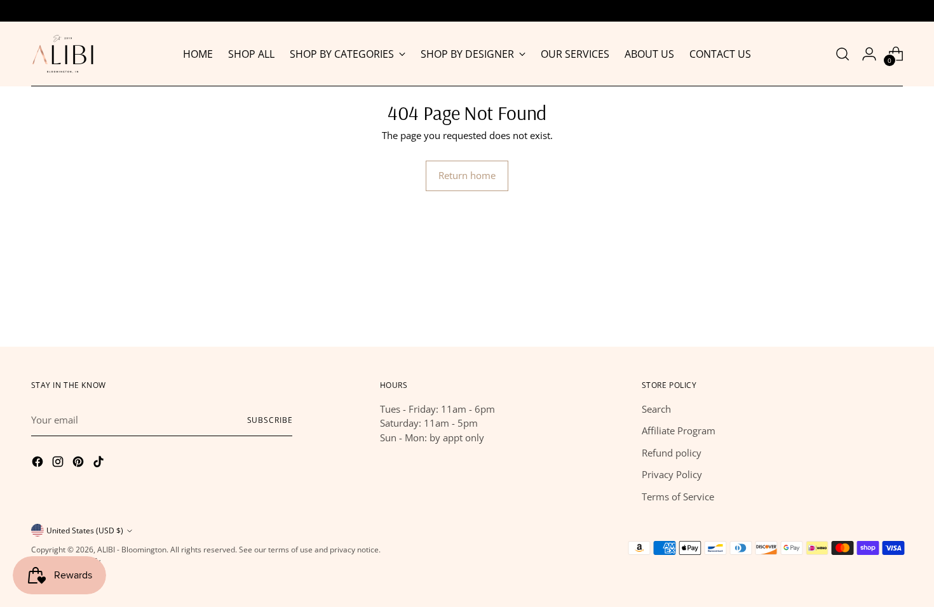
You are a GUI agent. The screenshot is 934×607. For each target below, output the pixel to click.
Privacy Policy (672, 474)
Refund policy (671, 452)
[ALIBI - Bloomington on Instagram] (59, 463)
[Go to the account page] (869, 54)
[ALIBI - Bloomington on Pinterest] (79, 463)
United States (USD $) (84, 530)
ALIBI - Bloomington (131, 549)
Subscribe (270, 420)
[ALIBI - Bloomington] (63, 54)
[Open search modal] (842, 54)
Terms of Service (678, 496)
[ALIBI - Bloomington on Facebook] (38, 463)
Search (656, 409)
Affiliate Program (678, 430)
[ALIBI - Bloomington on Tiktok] (99, 463)
